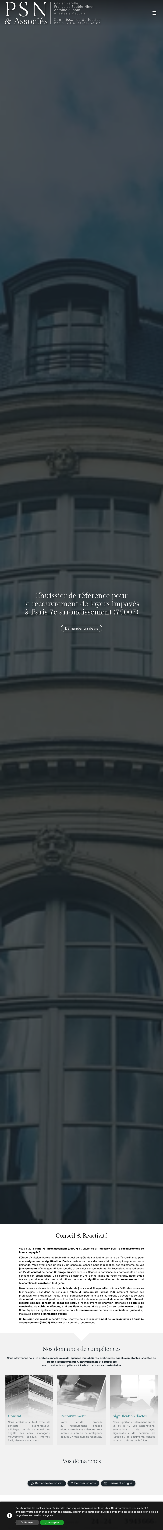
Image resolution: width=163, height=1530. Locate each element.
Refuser (29, 1522)
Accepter (53, 1522)
